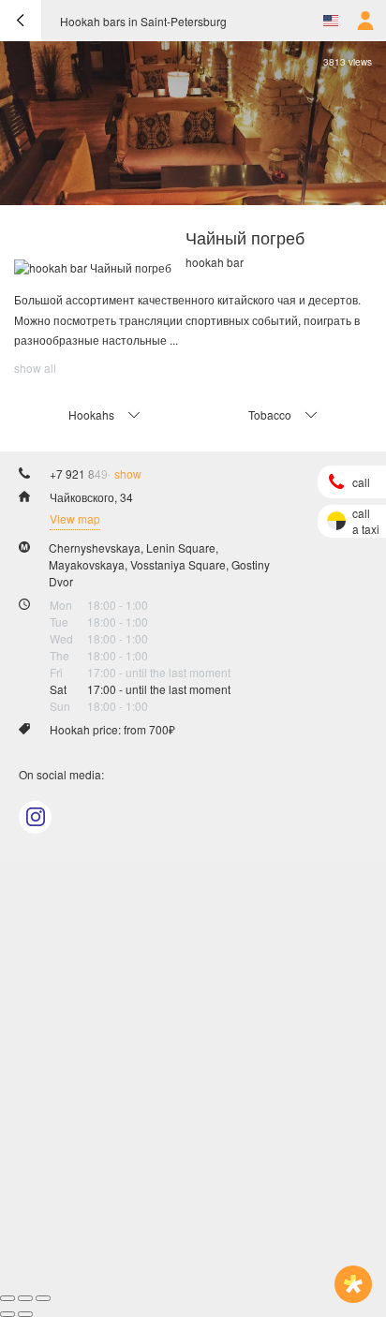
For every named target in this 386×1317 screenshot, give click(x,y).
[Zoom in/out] (43, 1298)
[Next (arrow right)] (25, 1314)
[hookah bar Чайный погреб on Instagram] (35, 817)
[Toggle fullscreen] (25, 1298)
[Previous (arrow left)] (7, 1314)
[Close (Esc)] (7, 1298)
